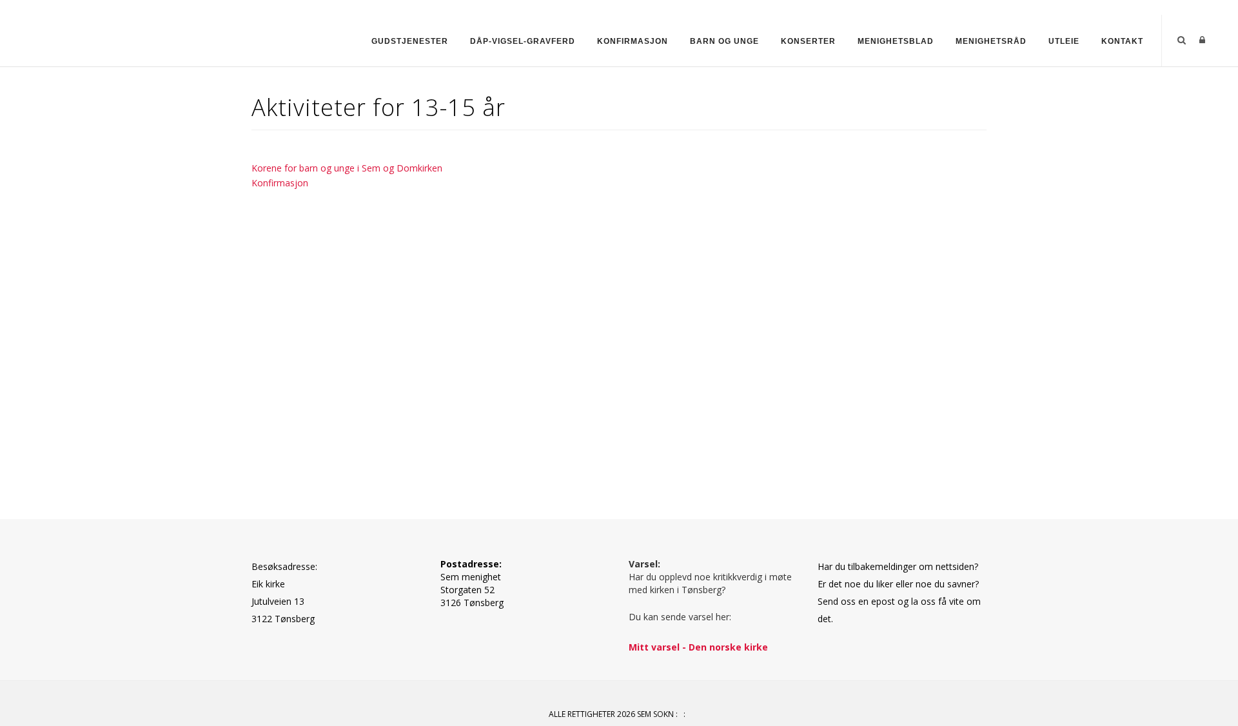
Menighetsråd (991, 41)
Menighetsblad (896, 41)
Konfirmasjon (632, 41)
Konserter (808, 41)
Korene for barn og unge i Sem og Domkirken (346, 168)
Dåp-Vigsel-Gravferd (522, 41)
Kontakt (1122, 41)
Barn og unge (724, 41)
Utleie (1063, 41)
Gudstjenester (409, 41)
